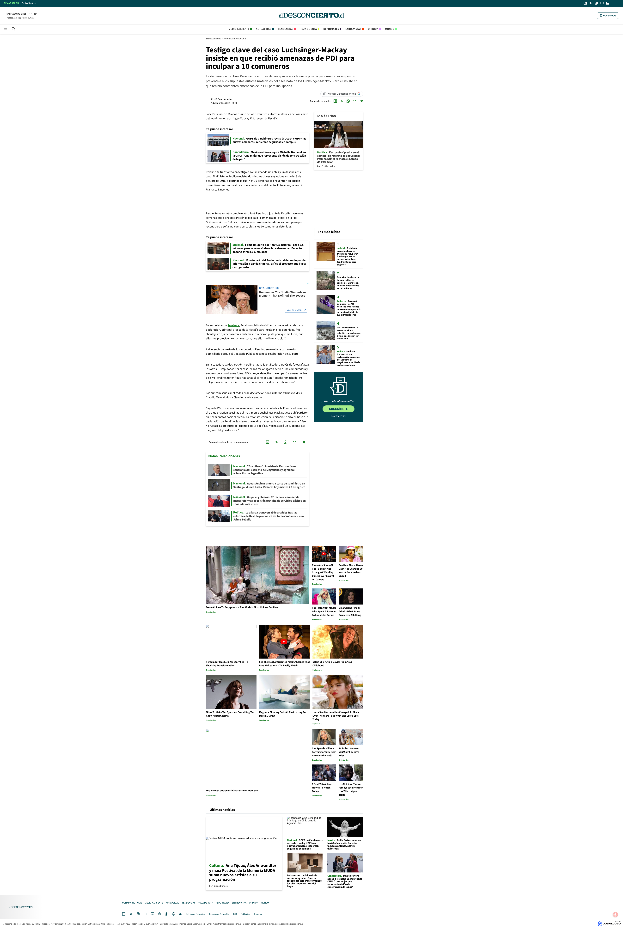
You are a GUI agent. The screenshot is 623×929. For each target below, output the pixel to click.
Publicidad (245, 914)
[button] (608, 15)
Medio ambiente (238, 29)
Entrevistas (353, 29)
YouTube (145, 914)
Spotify (159, 913)
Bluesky (180, 913)
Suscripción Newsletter (219, 914)
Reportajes (331, 29)
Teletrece (233, 325)
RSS (235, 914)
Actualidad (263, 29)
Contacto (258, 914)
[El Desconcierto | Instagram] (596, 3)
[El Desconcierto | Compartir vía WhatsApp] (348, 101)
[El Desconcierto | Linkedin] (607, 3)
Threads (173, 914)
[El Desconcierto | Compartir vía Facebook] (335, 101)
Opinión (373, 29)
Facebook (123, 913)
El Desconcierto (214, 38)
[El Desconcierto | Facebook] (585, 3)
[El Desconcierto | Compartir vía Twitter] (342, 101)
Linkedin (152, 913)
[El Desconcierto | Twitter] (590, 3)
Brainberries (269, 288)
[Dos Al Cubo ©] (609, 925)
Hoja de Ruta (308, 29)
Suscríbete (338, 409)
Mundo (389, 29)
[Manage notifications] (615, 914)
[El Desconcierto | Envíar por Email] (355, 101)
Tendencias (285, 29)
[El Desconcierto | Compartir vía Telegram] (361, 101)
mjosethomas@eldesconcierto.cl (227, 924)
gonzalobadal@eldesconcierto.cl (289, 924)
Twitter (131, 914)
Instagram (138, 913)
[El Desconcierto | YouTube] (602, 3)
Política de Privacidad (195, 914)
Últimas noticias (132, 902)
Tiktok (166, 913)
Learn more (294, 309)
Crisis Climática (29, 3)
